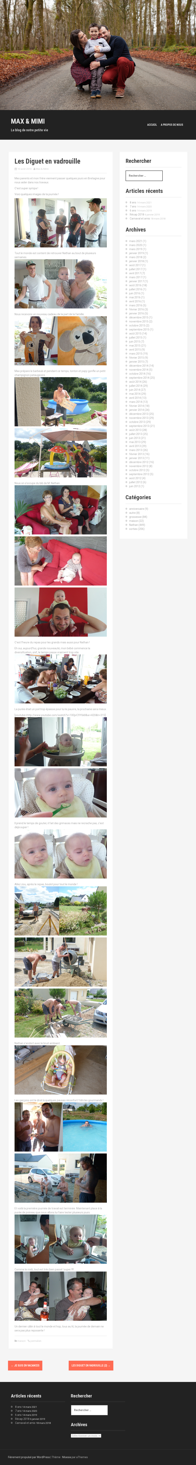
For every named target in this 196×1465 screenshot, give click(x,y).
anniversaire (136, 508)
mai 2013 (134, 442)
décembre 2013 (138, 413)
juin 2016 (134, 293)
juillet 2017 (135, 269)
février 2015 (136, 357)
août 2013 (135, 430)
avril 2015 (135, 349)
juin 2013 (134, 438)
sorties (133, 528)
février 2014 (136, 405)
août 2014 (135, 381)
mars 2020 (135, 245)
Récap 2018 (137, 214)
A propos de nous (172, 124)
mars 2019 (135, 249)
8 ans (133, 202)
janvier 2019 (136, 253)
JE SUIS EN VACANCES (25, 1365)
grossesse (135, 516)
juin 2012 (134, 486)
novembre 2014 (138, 369)
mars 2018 (135, 257)
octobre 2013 (137, 421)
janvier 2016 (136, 313)
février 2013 (136, 454)
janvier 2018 (136, 261)
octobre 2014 (137, 373)
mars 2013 (135, 450)
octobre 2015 (137, 325)
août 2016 (135, 285)
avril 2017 (135, 273)
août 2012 (135, 478)
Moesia (66, 1457)
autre (132, 512)
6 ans (133, 210)
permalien (35, 1340)
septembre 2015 (139, 329)
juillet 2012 (135, 482)
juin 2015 (134, 341)
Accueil (152, 124)
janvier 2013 (136, 458)
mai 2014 (134, 393)
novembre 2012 (138, 466)
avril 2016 (135, 301)
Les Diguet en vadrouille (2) (91, 1365)
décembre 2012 (138, 462)
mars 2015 (135, 353)
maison (21, 1340)
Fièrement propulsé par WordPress (29, 1457)
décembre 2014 (138, 365)
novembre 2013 (138, 417)
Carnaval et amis (140, 218)
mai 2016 (134, 297)
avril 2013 (135, 446)
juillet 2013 (135, 434)
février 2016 (136, 309)
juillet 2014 (135, 385)
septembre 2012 (139, 474)
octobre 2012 (137, 470)
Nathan (133, 524)
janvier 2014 (136, 409)
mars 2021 (135, 241)
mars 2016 (135, 305)
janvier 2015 (136, 361)
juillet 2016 (135, 289)
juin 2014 (134, 389)
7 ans (133, 206)
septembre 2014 (139, 377)
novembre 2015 (138, 321)
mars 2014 (135, 401)
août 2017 (135, 265)
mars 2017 (135, 277)
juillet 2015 (135, 337)
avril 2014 (135, 397)
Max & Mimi (28, 121)
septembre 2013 (139, 425)
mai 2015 (134, 345)
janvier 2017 (136, 281)
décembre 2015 (138, 317)
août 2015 (135, 333)
